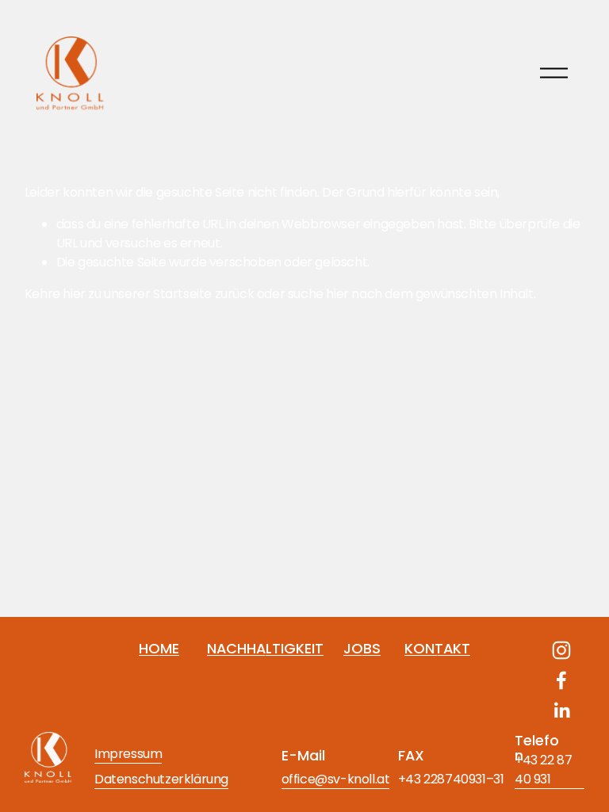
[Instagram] (561, 650)
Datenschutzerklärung (161, 779)
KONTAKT (437, 648)
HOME (159, 648)
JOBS (362, 648)
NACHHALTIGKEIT (265, 648)
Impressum (128, 754)
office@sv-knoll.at (336, 779)
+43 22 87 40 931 (543, 769)
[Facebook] (561, 680)
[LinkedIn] (561, 710)
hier (74, 294)
